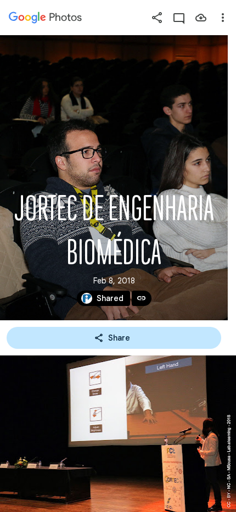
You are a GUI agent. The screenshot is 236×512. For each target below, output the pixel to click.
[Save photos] (201, 18)
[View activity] (179, 18)
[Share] (157, 18)
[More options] (223, 18)
